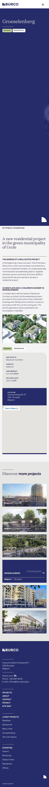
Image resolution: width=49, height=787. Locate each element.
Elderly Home (8, 760)
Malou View (7, 729)
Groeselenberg (8, 733)
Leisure (5, 751)
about (5, 696)
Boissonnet (7, 725)
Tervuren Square (9, 737)
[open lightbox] (24, 329)
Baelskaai (6, 721)
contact (6, 699)
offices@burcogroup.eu (19, 682)
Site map (6, 706)
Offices (5, 768)
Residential (7, 764)
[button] (43, 5)
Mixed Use (6, 756)
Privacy (6, 703)
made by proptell (7, 783)
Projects (7, 693)
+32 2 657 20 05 (15, 679)
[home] (10, 5)
